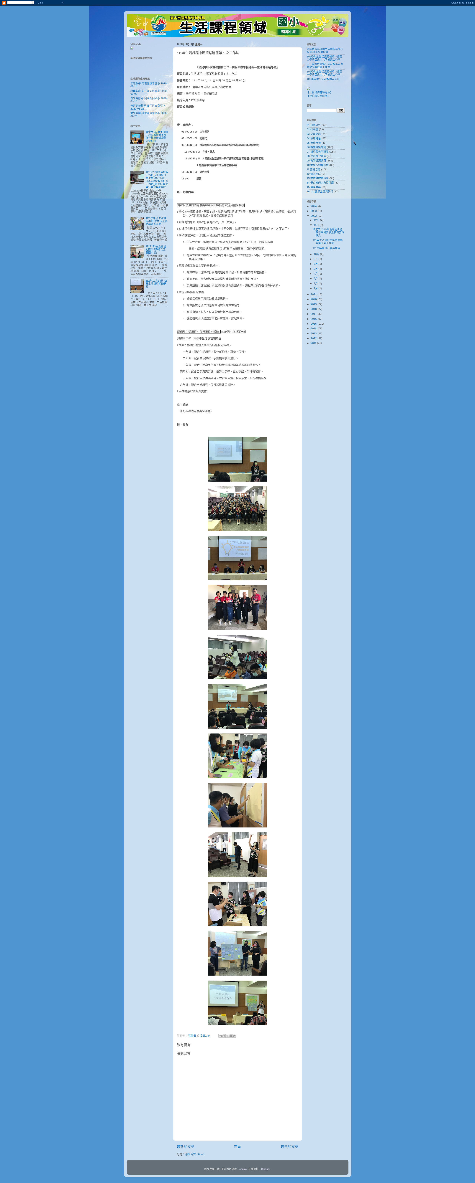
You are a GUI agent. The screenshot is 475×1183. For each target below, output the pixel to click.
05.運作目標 (314, 142)
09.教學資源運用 (316, 160)
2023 (314, 211)
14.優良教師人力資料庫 (320, 182)
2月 (316, 283)
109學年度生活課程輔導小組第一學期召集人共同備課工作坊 (324, 73)
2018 (314, 309)
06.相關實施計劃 (316, 147)
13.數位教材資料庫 (318, 178)
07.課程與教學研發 (318, 151)
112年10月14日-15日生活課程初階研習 (156, 283)
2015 (314, 323)
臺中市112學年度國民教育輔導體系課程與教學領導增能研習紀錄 (157, 136)
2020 (314, 299)
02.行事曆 (312, 129)
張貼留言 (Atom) (194, 1154)
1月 (316, 288)
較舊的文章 (289, 1147)
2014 (314, 328)
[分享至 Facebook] (231, 1036)
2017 (314, 314)
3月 (316, 278)
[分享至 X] (227, 1036)
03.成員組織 (314, 134)
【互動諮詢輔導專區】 (320, 92)
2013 (314, 333)
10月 (317, 254)
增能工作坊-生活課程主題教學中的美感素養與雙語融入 (328, 232)
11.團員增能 (313, 169)
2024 (314, 206)
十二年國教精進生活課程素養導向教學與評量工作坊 (325, 65)
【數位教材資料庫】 (318, 96)
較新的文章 (185, 1147)
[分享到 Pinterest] (234, 1036)
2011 (314, 343)
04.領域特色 (314, 138)
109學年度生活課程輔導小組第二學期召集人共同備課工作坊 (324, 58)
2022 (314, 215)
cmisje (243, 1169)
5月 (316, 268)
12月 (317, 220)
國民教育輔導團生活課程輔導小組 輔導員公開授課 (325, 51)
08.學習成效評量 (316, 156)
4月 (316, 273)
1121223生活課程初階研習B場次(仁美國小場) (156, 249)
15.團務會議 (314, 187)
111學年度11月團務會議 (326, 248)
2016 (314, 319)
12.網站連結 (314, 174)
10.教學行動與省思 (318, 165)
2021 (314, 294)
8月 (316, 263)
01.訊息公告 (314, 125)
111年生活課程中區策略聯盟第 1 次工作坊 (328, 241)
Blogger (265, 1169)
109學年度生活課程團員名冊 (323, 79)
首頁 (237, 1147)
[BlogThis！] (224, 1036)
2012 (314, 338)
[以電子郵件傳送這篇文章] (220, 1036)
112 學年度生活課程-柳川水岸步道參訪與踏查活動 (156, 221)
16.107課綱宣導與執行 (320, 191)
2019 (314, 304)
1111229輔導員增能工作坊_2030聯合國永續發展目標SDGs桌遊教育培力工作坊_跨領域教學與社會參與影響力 (157, 180)
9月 (316, 259)
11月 (317, 225)
